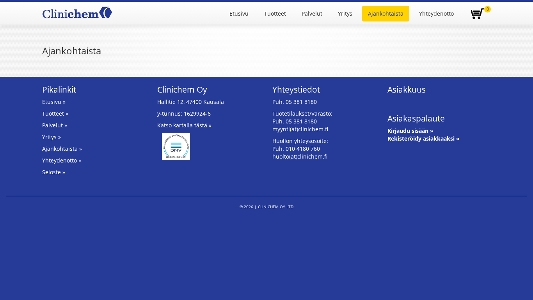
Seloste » (53, 172)
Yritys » (51, 137)
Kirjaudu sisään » (410, 130)
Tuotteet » (55, 113)
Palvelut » (54, 125)
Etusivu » (54, 101)
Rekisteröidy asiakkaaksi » (423, 138)
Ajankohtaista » (62, 148)
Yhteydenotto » (61, 160)
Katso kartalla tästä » (184, 125)
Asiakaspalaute (416, 118)
